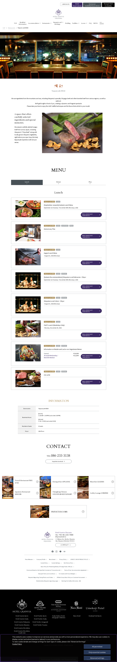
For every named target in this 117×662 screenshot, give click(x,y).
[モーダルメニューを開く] (102, 23)
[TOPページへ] (58, 14)
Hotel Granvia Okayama (22, 625)
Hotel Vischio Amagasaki (40, 622)
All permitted (97, 646)
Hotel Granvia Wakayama (22, 622)
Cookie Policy (17, 644)
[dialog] (58, 648)
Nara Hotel (76, 616)
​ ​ (22, 632)
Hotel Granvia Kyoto (22, 616)
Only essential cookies (97, 652)
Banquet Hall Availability (108, 5)
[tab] (27, 182)
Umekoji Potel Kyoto (95, 616)
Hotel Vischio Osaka (40, 619)
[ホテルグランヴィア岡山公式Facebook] (53, 551)
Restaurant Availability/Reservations (92, 5)
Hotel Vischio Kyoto (40, 616)
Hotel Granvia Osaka (22, 619)
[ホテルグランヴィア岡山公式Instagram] (56, 551)
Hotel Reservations (77, 5)
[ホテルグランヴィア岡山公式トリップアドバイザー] (64, 551)
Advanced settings (97, 658)
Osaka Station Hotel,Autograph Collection (58, 616)
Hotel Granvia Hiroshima (22, 628)
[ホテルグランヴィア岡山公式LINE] (60, 551)
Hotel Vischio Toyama (40, 625)
